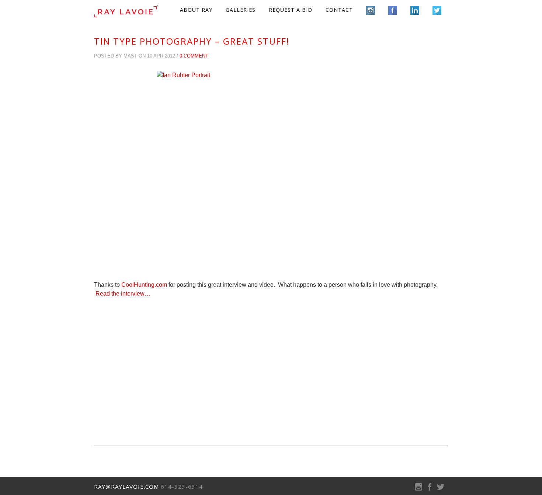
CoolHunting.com (144, 285)
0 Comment (194, 56)
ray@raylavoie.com (126, 486)
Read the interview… (122, 293)
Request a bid (290, 9)
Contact (339, 9)
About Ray (196, 9)
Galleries (241, 9)
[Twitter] (440, 488)
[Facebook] (429, 488)
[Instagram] (418, 488)
